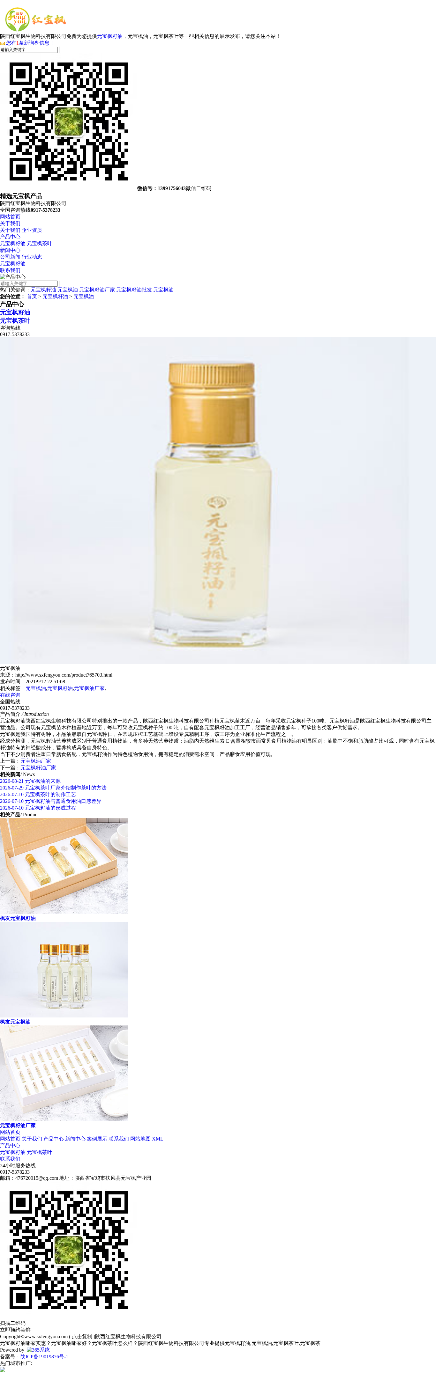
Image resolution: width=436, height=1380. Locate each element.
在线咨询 (10, 695)
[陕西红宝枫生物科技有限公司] (35, 30)
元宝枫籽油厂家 (97, 289)
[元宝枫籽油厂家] (64, 1119)
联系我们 (10, 270)
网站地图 (140, 1138)
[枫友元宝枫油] (64, 1015)
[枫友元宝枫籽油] (64, 912)
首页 (32, 296)
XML (157, 1138)
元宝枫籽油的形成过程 (38, 808)
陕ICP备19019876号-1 (44, 1356)
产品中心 (10, 236)
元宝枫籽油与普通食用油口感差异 (50, 801)
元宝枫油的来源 (30, 781)
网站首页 (10, 216)
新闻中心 (10, 250)
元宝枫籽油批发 (134, 289)
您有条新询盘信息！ (30, 43)
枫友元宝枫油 (15, 1021)
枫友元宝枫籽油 (18, 918)
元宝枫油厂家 (89, 688)
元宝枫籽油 (110, 36)
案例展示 (97, 1138)
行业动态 (32, 257)
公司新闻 (10, 257)
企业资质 (32, 230)
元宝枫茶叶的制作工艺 (38, 794)
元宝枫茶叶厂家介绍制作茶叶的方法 (53, 787)
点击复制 (82, 1336)
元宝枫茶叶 (39, 243)
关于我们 (10, 223)
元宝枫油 (67, 289)
